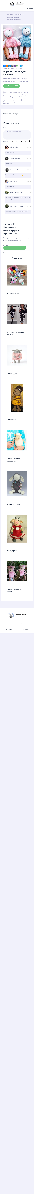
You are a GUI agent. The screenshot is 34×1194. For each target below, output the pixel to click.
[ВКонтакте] (4, 66)
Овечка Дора (12, 373)
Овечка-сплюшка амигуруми (14, 459)
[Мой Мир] (9, 66)
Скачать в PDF (13, 86)
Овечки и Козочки (16, 68)
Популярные (25, 624)
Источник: (6, 81)
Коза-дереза (12, 550)
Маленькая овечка (14, 293)
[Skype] (20, 66)
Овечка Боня (12, 420)
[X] (12, 66)
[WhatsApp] (17, 66)
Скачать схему (15, 248)
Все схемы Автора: (9, 78)
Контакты (9, 629)
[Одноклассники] (7, 66)
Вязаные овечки (13, 504)
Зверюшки (6, 68)
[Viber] (15, 66)
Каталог (8, 624)
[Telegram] (22, 66)
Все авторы (25, 629)
